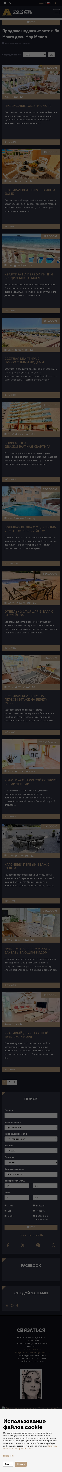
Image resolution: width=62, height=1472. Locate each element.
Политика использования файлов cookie (30, 1447)
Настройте (8, 1456)
